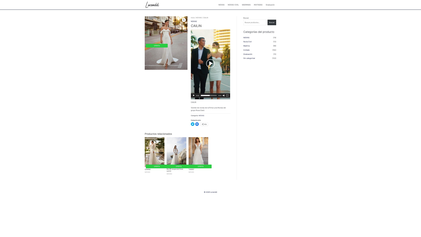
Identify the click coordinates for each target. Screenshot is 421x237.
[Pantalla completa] (227, 95)
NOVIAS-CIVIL (233, 5)
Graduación (270, 5)
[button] (210, 63)
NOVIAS (222, 5)
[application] (210, 64)
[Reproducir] (194, 95)
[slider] (209, 95)
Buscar (246, 18)
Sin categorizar (249, 58)
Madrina (246, 46)
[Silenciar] (224, 95)
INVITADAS (258, 5)
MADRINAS (246, 5)
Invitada (246, 50)
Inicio (193, 18)
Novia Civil (247, 42)
